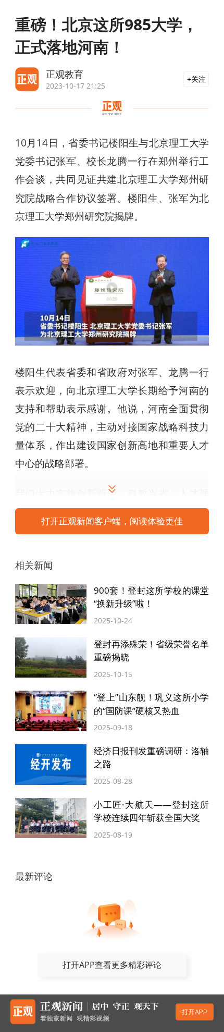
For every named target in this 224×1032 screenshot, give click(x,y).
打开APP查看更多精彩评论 (112, 964)
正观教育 (64, 73)
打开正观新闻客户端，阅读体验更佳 (112, 521)
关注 (198, 79)
